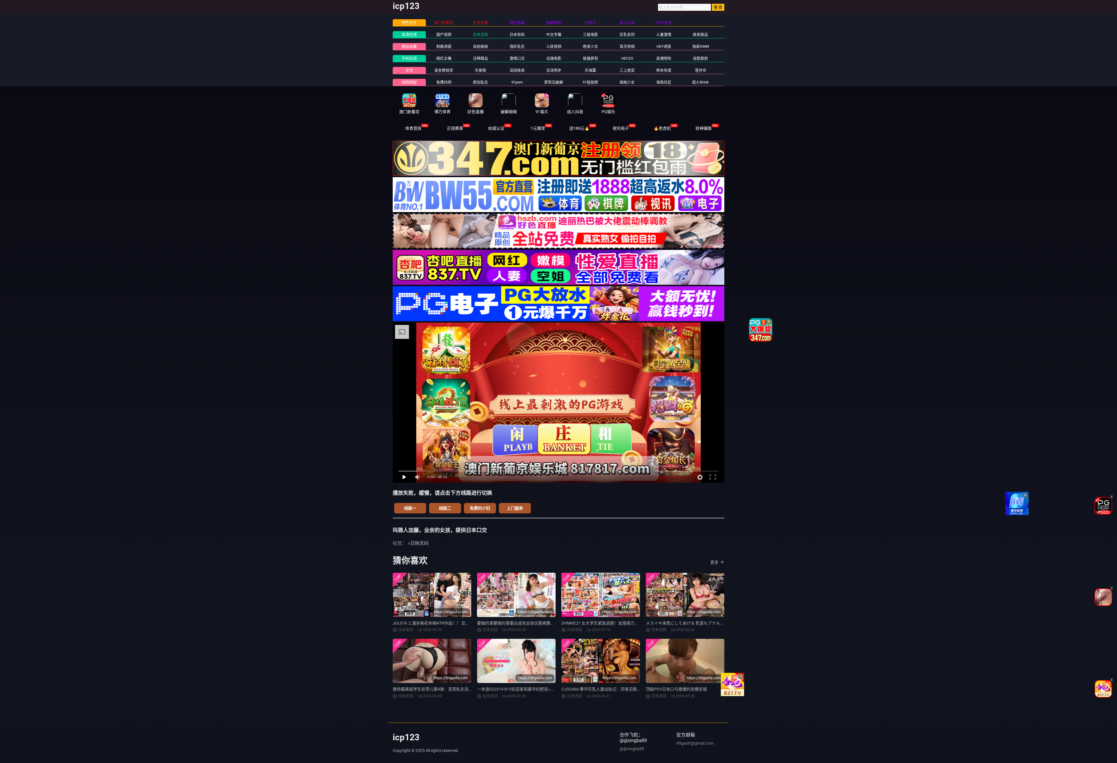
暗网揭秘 (409, 82)
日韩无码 (419, 543)
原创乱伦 (480, 82)
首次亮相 (627, 46)
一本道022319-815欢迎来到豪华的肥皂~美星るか (522, 689)
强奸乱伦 (517, 46)
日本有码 (517, 34)
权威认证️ (496, 128)
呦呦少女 (627, 82)
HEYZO (627, 58)
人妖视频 (553, 46)
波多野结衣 (443, 70)
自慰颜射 (700, 58)
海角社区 (663, 82)
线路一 (410, 508)
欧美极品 (700, 34)
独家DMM (700, 46)
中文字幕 (553, 34)
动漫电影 (553, 58)
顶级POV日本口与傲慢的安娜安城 (676, 689)
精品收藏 (409, 46)
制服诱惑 (443, 46)
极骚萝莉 (590, 58)
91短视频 (590, 82)
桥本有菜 (663, 70)
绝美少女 (590, 46)
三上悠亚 (627, 70)
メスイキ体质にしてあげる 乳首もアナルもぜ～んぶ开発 (697, 623)
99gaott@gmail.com (695, 743)
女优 (409, 70)
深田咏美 (517, 70)
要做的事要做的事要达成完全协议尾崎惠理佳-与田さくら (528, 623)
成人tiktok (700, 82)
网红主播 (443, 58)
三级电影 (590, 34)
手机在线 (409, 58)
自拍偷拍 (480, 46)
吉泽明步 (553, 70)
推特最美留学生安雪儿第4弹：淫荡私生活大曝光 (437, 689)
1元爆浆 (538, 128)
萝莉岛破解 (553, 82)
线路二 (445, 508)
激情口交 (517, 58)
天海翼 (590, 70)
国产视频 (443, 34)
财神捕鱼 (704, 128)
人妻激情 (663, 34)
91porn (517, 82)
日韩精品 (480, 58)
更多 (714, 562)
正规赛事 (455, 128)
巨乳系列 (627, 34)
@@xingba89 (632, 748)
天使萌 (480, 70)
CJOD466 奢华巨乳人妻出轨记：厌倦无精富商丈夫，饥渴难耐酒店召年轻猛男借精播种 (639, 689)
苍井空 (700, 70)
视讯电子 (621, 128)
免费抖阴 (443, 82)
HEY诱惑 (664, 46)
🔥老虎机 (662, 128)
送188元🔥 (579, 128)
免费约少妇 (480, 508)
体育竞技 (413, 128)
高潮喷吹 (663, 58)
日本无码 (480, 34)
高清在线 (409, 34)
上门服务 (515, 508)
